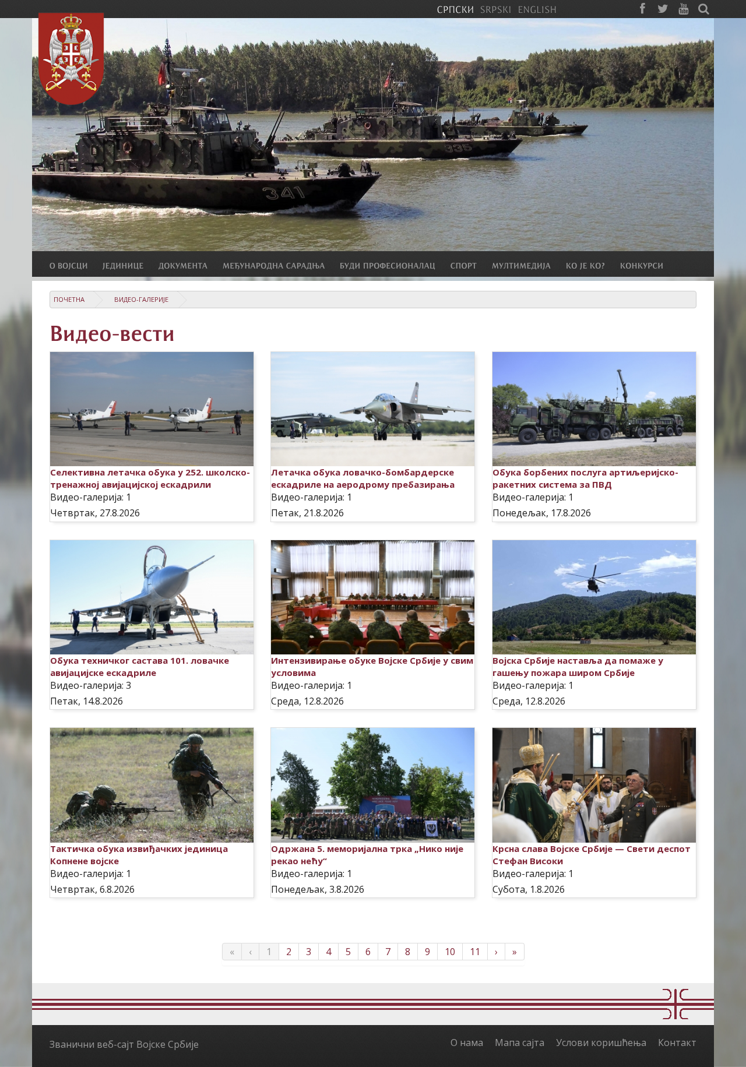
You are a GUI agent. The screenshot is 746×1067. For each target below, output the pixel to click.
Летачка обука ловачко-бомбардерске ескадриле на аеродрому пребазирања (363, 478)
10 (450, 951)
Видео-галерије (141, 299)
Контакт (677, 1042)
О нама (467, 1042)
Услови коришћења (601, 1042)
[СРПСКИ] (455, 8)
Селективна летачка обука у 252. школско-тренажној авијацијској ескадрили (150, 478)
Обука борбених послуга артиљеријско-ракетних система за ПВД (585, 478)
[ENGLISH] (537, 8)
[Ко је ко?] (593, 265)
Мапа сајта (519, 1042)
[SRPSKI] (496, 8)
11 (475, 951)
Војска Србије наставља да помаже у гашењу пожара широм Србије (577, 666)
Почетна (69, 299)
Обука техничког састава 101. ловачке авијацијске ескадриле (139, 666)
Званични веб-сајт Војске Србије (124, 1044)
